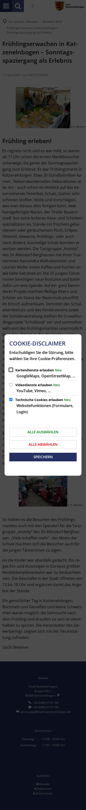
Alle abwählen (43, 444)
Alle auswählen (43, 432)
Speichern (43, 456)
